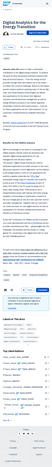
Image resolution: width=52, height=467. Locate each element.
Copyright (13, 448)
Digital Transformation (11, 341)
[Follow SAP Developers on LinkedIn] (32, 434)
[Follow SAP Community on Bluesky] (24, 434)
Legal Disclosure (39, 448)
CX (21, 337)
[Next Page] (28, 345)
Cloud (24, 275)
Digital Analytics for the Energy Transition (24, 24)
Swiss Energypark (27, 183)
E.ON (33, 223)
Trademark (13, 454)
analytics (7, 275)
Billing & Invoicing (10, 329)
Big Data (16, 275)
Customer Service (10, 337)
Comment (12, 308)
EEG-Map (35, 176)
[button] (5, 47)
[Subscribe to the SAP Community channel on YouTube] (28, 434)
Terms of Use (39, 441)
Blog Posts (8, 9)
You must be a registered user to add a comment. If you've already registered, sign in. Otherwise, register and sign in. (24, 301)
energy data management (38, 275)
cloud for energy (9, 333)
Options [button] (28, 37)
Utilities (6, 58)
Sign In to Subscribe (37, 33)
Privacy (13, 441)
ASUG (29, 325)
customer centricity (26, 333)
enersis (6, 280)
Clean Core (31, 329)
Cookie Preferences (13, 461)
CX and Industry (32, 337)
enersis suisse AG (18, 123)
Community (17, 4)
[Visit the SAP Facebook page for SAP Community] (19, 434)
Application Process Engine (13, 325)
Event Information (29, 341)
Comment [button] (42, 290)
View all (6, 420)
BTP (21, 329)
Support (39, 454)
